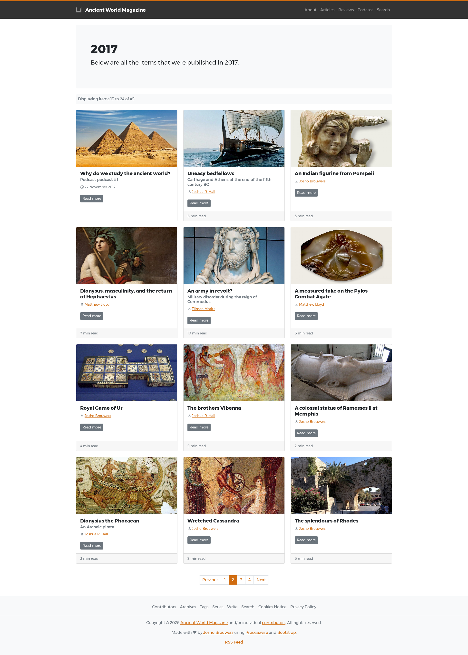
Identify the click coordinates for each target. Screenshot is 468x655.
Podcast (365, 10)
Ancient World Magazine (204, 622)
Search (383, 10)
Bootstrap (286, 632)
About (310, 10)
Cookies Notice (272, 607)
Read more (91, 198)
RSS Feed (234, 642)
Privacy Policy (303, 607)
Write (232, 607)
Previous (210, 580)
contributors (273, 622)
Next (261, 580)
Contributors (164, 607)
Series (217, 607)
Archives (188, 607)
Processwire (256, 632)
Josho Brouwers (218, 632)
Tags (204, 607)
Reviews (346, 10)
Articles (327, 10)
